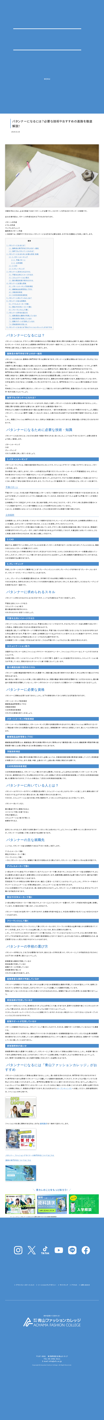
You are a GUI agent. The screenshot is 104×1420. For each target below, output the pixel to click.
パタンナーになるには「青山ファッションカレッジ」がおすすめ (29, 327)
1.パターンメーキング (18, 257)
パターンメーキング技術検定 (21, 286)
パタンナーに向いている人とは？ (19, 298)
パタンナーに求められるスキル (18, 272)
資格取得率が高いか (18, 324)
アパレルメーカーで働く (19, 304)
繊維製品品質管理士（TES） (20, 289)
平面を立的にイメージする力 (21, 275)
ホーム (12, 1216)
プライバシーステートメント (25, 1285)
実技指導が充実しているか (20, 318)
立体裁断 (17, 263)
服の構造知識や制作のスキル (21, 280)
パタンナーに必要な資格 (16, 283)
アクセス (74, 1285)
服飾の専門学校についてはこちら (18, 1160)
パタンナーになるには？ (16, 245)
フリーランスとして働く (18, 310)
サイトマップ (64, 1285)
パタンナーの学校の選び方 (17, 313)
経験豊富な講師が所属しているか (23, 315)
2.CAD (13, 266)
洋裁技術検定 (15, 292)
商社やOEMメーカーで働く (20, 307)
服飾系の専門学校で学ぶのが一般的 (24, 248)
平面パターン (18, 260)
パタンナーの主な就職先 (16, 301)
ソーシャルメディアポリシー (47, 1285)
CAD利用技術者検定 (18, 295)
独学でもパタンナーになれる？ (21, 251)
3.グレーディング (17, 269)
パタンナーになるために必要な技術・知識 (22, 254)
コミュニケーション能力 (19, 277)
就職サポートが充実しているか (22, 321)
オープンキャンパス (64, 1088)
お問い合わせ (85, 1285)
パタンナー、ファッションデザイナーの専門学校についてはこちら (29, 1155)
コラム (17, 1216)
